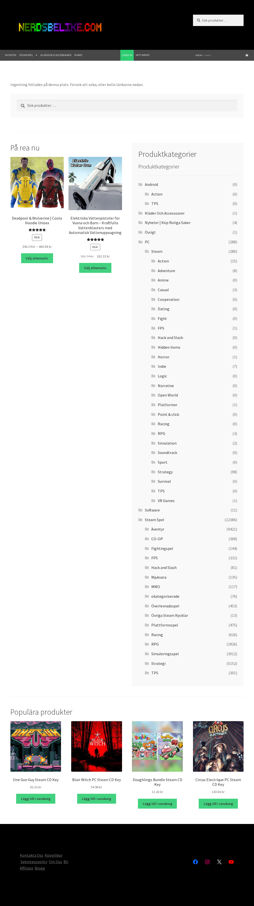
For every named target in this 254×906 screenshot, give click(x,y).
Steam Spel (154, 519)
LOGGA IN (127, 55)
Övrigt (150, 232)
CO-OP (157, 538)
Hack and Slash (170, 337)
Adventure (166, 270)
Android (151, 184)
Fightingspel (162, 548)
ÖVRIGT (78, 55)
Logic (162, 375)
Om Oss (55, 861)
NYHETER (10, 55)
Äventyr (157, 529)
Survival (164, 481)
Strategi (158, 663)
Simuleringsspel (165, 653)
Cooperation (168, 299)
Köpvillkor (54, 855)
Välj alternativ (37, 258)
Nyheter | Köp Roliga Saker (167, 222)
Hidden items (169, 347)
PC (147, 241)
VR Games (166, 500)
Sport (162, 462)
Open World (168, 395)
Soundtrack (167, 452)
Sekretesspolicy (34, 861)
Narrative (166, 385)
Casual (163, 289)
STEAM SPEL (26, 55)
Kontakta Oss (31, 855)
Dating (163, 308)
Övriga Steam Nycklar (169, 615)
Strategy (165, 471)
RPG (161, 433)
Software (152, 510)
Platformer (167, 404)
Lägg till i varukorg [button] (35, 798)
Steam (156, 251)
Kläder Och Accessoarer (165, 213)
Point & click (168, 414)
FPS (161, 328)
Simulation (167, 443)
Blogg (40, 868)
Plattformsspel (164, 625)
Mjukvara (158, 577)
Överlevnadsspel (165, 605)
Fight (162, 318)
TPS (154, 203)
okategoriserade (165, 596)
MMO (155, 586)
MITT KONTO (142, 55)
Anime (163, 280)
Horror (163, 356)
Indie (162, 366)
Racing (163, 423)
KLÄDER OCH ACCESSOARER (55, 55)
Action (156, 194)
